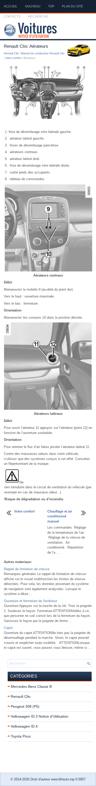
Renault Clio (11, 53)
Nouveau (32, 6)
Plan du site (72, 6)
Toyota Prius (21, 736)
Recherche (38, 16)
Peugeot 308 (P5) (25, 706)
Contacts (12, 16)
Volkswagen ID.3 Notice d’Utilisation (39, 716)
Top (51, 6)
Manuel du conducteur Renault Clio (42, 53)
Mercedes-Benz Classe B (31, 686)
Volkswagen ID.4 (24, 726)
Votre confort (13, 57)
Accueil (10, 6)
